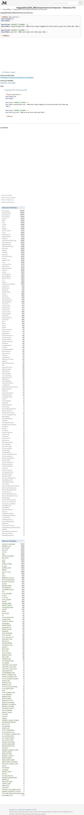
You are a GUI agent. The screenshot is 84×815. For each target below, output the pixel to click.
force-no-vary (13, 572)
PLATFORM (13, 768)
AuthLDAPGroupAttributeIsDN (13, 527)
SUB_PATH (13, 787)
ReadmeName (13, 351)
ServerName (13, 371)
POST (13, 576)
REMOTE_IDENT (13, 758)
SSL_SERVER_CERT (13, 736)
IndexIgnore (13, 286)
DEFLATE (13, 550)
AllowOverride (13, 312)
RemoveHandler (13, 329)
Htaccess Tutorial (6, 195)
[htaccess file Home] (4, 2)
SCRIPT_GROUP (13, 752)
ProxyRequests (13, 492)
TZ (13, 615)
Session (13, 294)
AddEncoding (13, 260)
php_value (13, 248)
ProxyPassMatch (13, 456)
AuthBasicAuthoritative (13, 424)
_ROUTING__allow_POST (13, 669)
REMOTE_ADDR (13, 605)
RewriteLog (13, 440)
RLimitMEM (13, 507)
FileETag (13, 252)
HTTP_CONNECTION (13, 692)
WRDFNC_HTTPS (13, 700)
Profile (13, 611)
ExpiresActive (13, 234)
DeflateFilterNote (13, 418)
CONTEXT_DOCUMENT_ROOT (13, 789)
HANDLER (13, 631)
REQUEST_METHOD (13, 582)
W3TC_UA (13, 651)
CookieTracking (13, 470)
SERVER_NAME (13, 603)
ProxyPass (13, 426)
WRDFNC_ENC (13, 696)
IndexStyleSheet (13, 377)
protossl (13, 584)
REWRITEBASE (13, 625)
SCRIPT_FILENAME (13, 556)
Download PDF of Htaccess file (16, 90)
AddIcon (13, 361)
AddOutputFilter (13, 318)
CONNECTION (13, 659)
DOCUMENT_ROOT (13, 589)
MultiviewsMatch (13, 464)
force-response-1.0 (13, 637)
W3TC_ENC (13, 613)
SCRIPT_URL (13, 681)
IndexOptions (13, 333)
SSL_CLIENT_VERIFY (13, 738)
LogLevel (13, 468)
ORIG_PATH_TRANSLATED (13, 764)
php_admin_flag (13, 446)
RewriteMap (13, 416)
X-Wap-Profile (13, 619)
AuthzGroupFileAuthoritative (13, 486)
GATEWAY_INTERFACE (13, 722)
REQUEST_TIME (13, 754)
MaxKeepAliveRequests (13, 488)
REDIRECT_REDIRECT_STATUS (13, 791)
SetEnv (13, 282)
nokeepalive (13, 623)
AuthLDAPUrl (13, 438)
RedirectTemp (13, 292)
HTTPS (13, 552)
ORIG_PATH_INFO (13, 781)
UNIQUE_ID (13, 779)
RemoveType (13, 353)
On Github (5, 72)
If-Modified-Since (13, 645)
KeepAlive (13, 343)
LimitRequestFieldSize (13, 515)
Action (13, 323)
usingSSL (13, 716)
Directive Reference (7, 200)
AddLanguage (13, 373)
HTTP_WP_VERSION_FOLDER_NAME (13, 794)
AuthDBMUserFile (13, 480)
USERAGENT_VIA (13, 671)
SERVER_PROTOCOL (13, 746)
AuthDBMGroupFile (13, 482)
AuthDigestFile (13, 452)
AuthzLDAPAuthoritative (13, 454)
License (12, 72)
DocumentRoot (13, 375)
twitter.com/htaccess (7, 202)
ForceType (13, 316)
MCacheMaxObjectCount (13, 496)
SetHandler (13, 319)
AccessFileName (13, 474)
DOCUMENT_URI (12, 795)
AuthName (13, 290)
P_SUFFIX (13, 714)
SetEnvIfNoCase (13, 256)
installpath (13, 770)
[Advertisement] (40, 54)
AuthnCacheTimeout (13, 525)
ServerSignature (13, 300)
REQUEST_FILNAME (13, 702)
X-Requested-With (13, 607)
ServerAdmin (13, 450)
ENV (13, 554)
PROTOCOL (13, 785)
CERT (13, 690)
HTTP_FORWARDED (13, 730)
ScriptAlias (13, 430)
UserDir (13, 399)
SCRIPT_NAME (13, 698)
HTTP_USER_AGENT (13, 580)
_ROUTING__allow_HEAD (13, 665)
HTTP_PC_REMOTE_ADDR (13, 679)
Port (13, 280)
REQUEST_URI (13, 546)
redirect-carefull (13, 712)
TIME (13, 562)
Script (13, 232)
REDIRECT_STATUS (13, 578)
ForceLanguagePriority (13, 414)
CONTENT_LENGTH (13, 708)
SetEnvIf (13, 270)
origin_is (13, 718)
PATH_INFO (13, 649)
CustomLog (13, 434)
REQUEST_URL (13, 683)
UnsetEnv (13, 420)
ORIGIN (13, 570)
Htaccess (21, 809)
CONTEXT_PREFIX (13, 621)
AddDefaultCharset (13, 246)
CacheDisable (13, 444)
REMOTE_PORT (13, 772)
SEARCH (13, 647)
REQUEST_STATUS (13, 756)
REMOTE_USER (13, 629)
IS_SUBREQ (13, 663)
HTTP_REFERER (13, 593)
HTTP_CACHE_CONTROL (13, 686)
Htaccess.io (13, 809)
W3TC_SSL (13, 641)
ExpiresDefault (13, 236)
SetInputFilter (13, 460)
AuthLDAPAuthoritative (13, 500)
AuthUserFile (13, 298)
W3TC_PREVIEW (13, 633)
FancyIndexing (13, 337)
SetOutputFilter (13, 264)
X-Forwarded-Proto (13, 617)
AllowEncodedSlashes (13, 478)
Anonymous (13, 331)
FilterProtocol (13, 308)
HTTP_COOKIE (13, 599)
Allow (13, 221)
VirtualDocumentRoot (13, 284)
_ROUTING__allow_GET (13, 667)
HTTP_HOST (13, 548)
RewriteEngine (21, 77)
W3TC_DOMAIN (13, 710)
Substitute (13, 403)
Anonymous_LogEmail (13, 504)
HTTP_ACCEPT (13, 635)
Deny (13, 223)
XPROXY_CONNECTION (13, 677)
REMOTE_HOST (13, 655)
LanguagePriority (13, 397)
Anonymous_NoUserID (13, 502)
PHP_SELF (13, 748)
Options (13, 219)
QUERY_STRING (13, 564)
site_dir (13, 766)
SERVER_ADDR (13, 586)
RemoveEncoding (13, 442)
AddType (13, 238)
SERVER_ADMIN (13, 643)
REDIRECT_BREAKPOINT (13, 777)
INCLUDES (13, 558)
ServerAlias (13, 484)
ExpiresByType (13, 244)
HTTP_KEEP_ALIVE (13, 688)
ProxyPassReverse (13, 462)
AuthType (13, 296)
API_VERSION (13, 726)
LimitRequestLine (13, 519)
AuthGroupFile (13, 314)
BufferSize (13, 523)
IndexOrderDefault (13, 383)
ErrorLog (13, 511)
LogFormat (13, 436)
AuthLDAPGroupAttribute (13, 531)
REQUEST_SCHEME (13, 706)
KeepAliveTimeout (13, 533)
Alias (13, 321)
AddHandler (13, 288)
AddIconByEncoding (13, 412)
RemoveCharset (13, 411)
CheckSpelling (13, 381)
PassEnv (13, 428)
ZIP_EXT (13, 774)
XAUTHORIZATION (13, 661)
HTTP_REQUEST (13, 694)
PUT (13, 591)
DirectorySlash (13, 339)
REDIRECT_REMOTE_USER (13, 750)
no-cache (13, 597)
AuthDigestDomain (13, 472)
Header (13, 224)
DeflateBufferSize (13, 509)
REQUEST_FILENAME (7, 83)
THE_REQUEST (13, 588)
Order (13, 226)
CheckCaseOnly (13, 448)
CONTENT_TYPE (13, 639)
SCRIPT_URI (13, 728)
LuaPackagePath (13, 466)
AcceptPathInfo (13, 345)
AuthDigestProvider (13, 422)
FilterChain (13, 304)
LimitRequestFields (13, 513)
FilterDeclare (13, 310)
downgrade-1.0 (13, 627)
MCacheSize (13, 498)
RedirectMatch (13, 278)
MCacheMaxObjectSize (13, 494)
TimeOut (13, 355)
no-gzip (13, 566)
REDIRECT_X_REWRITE (13, 704)
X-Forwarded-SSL (13, 776)
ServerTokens (13, 274)
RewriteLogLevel (13, 432)
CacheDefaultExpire (13, 521)
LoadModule (13, 385)
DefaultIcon (13, 379)
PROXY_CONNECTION (13, 675)
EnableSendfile (13, 476)
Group (13, 325)
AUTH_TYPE (13, 724)
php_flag (13, 254)
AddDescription (13, 369)
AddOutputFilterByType (13, 240)
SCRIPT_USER (13, 783)
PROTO (13, 601)
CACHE (13, 609)
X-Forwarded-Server (13, 732)
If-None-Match (13, 653)
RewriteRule (29, 77)
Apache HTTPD (31, 809)
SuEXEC (13, 529)
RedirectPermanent (13, 363)
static (13, 560)
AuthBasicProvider (13, 359)
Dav (13, 365)
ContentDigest (13, 401)
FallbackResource (13, 335)
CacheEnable (13, 517)
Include (13, 258)
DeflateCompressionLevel (13, 387)
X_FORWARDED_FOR (13, 673)
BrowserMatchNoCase (13, 409)
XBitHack (13, 391)
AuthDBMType (13, 506)
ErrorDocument (13, 230)
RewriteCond (13, 77)
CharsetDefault (13, 389)
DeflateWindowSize (13, 535)
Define (13, 327)
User (13, 262)
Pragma (13, 595)
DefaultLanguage (13, 341)
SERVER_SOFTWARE (13, 742)
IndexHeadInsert (13, 405)
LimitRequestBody (13, 349)
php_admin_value (13, 367)
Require (13, 250)
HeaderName (13, 357)
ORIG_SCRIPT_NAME (13, 760)
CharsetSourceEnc (13, 393)
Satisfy (13, 272)
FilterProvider (13, 306)
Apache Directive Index (8, 197)
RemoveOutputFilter (13, 458)
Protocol (13, 347)
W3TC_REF (13, 657)
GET (13, 574)
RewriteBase (7, 9)
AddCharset (13, 266)
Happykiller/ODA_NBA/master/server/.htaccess (30, 9)
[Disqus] (40, 158)
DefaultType (13, 407)
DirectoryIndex (13, 242)
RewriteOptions (13, 302)
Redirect (13, 228)
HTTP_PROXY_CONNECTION (13, 734)
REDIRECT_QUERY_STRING (13, 720)
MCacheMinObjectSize (13, 490)
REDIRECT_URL (13, 684)
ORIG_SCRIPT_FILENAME (13, 762)
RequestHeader (13, 268)
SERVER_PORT (13, 568)
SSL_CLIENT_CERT (13, 740)
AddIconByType (13, 395)
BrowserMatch (13, 276)
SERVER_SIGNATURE (13, 744)
